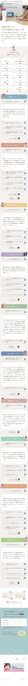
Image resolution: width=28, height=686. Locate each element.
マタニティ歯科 (13, 194)
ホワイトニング (13, 533)
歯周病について (7, 82)
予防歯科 (11, 247)
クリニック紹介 (13, 138)
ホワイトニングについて (7, 89)
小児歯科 (11, 198)
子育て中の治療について (20, 61)
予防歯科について (7, 68)
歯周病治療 (12, 432)
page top (23, 679)
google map (21, 650)
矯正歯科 (11, 346)
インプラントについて (20, 68)
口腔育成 (11, 582)
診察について (7, 61)
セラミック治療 (13, 479)
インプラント (12, 299)
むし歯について (20, 75)
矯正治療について (7, 75)
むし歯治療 (12, 393)
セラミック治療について (20, 82)
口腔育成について (20, 89)
